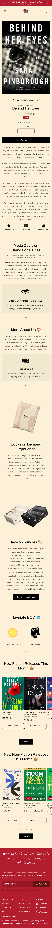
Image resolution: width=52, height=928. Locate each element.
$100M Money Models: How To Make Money (34, 804)
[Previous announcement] (4, 3)
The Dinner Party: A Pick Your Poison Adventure (35, 713)
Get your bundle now (26, 597)
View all (26, 742)
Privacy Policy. (34, 890)
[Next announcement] (47, 3)
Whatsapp (43, 912)
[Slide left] (20, 317)
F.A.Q (4, 911)
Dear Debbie (6, 712)
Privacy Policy (24, 911)
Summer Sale (12, 644)
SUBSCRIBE (41, 884)
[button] (4, 11)
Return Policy (24, 903)
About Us (5, 903)
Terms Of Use (24, 907)
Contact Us (6, 907)
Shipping (19, 122)
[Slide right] (31, 317)
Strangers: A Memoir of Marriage (10, 804)
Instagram (43, 903)
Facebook (43, 908)
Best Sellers (35, 644)
